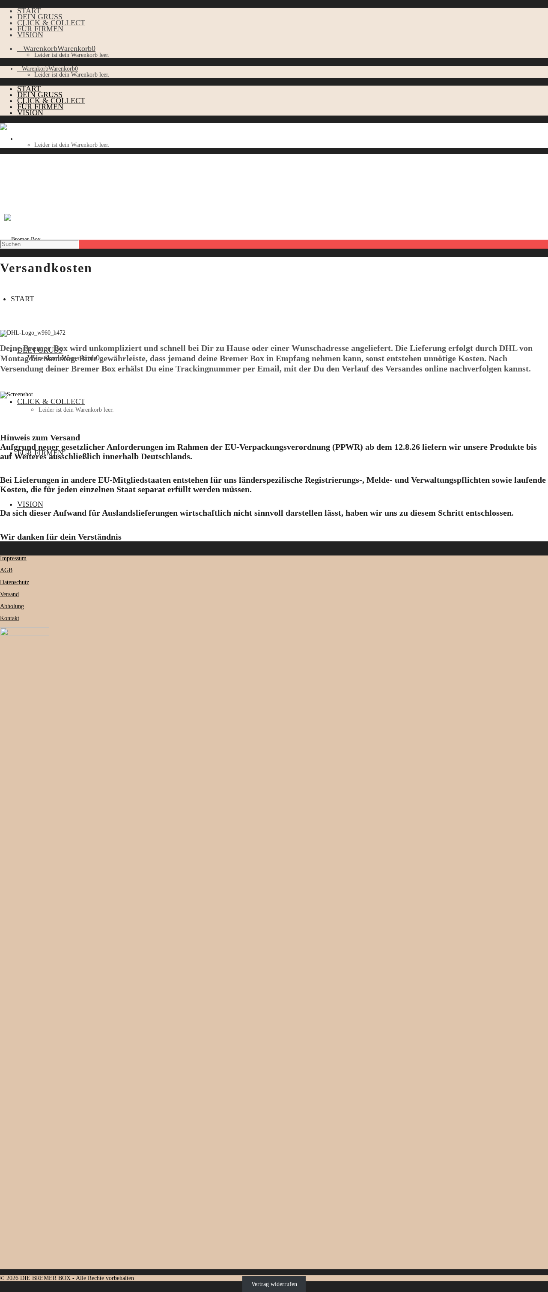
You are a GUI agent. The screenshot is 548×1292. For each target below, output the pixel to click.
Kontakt (9, 618)
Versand (9, 594)
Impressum (13, 558)
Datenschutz (14, 582)
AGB (6, 570)
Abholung (12, 606)
